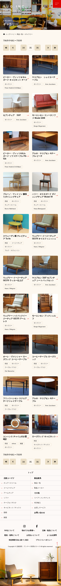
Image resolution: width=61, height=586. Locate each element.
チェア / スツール (10, 483)
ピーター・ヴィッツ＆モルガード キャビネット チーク (15, 78)
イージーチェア (9, 488)
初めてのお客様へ (28, 530)
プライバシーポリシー (44, 540)
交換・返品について (49, 530)
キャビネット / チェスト (12, 507)
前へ (13, 48)
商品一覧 (37, 483)
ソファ (6, 498)
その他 (37, 493)
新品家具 (37, 478)
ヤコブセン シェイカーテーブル (43, 78)
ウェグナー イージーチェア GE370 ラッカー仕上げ (15, 279)
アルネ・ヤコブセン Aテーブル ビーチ (43, 154)
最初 (6, 48)
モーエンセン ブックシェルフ (44, 317)
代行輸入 (37, 503)
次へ (48, 48)
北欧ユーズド (9, 478)
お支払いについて (33, 535)
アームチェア (8, 493)
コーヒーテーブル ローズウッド (44, 357)
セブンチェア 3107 (12, 115)
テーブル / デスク (10, 503)
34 (23, 48)
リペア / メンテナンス (42, 498)
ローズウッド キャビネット (44, 436)
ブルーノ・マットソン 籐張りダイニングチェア (15, 195)
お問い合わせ (39, 513)
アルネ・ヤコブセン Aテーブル (43, 399)
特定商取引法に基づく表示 (18, 540)
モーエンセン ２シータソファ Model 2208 (44, 116)
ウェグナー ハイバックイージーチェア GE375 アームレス (15, 318)
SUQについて (9, 530)
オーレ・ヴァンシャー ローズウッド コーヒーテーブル (15, 357)
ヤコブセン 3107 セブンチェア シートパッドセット (43, 279)
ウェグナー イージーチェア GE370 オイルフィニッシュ (44, 237)
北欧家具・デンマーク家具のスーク (28, 546)
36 (37, 48)
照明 (5, 512)
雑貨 (5, 517)
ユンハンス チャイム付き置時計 (15, 437)
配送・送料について (11, 535)
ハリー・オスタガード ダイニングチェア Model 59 (44, 195)
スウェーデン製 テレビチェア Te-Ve (15, 237)
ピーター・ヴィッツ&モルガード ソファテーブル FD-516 (15, 156)
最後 (55, 48)
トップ (30, 472)
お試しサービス (40, 507)
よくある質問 (52, 535)
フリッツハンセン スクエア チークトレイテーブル (15, 399)
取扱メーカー (39, 488)
